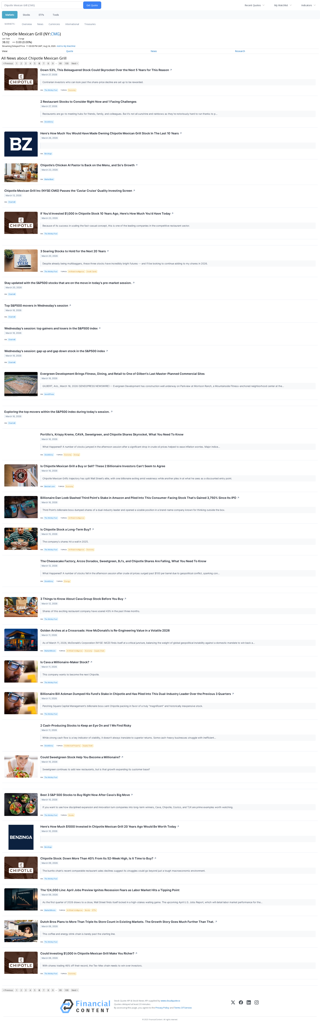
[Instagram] (256, 1006)
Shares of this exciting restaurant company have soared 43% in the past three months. (91, 611)
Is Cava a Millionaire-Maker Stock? (66, 662)
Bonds (87, 910)
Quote (69, 51)
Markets (9, 14)
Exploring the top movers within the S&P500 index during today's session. (58, 411)
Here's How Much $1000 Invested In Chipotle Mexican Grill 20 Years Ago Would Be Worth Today (109, 826)
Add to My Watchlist (66, 46)
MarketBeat (49, 179)
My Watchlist (281, 5)
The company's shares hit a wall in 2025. (65, 541)
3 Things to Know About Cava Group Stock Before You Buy (83, 599)
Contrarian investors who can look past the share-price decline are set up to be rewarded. (93, 82)
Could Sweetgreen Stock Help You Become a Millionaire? (82, 757)
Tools (56, 14)
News (40, 24)
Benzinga (48, 154)
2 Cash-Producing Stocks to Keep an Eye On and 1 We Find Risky (85, 725)
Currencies (54, 24)
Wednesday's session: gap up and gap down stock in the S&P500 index (56, 351)
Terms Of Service (183, 1007)
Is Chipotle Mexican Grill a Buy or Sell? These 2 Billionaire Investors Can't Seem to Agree (102, 466)
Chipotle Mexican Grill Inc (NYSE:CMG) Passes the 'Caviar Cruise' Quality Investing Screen (69, 190)
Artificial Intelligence (76, 271)
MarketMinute (50, 651)
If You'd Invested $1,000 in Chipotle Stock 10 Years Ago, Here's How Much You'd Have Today (107, 213)
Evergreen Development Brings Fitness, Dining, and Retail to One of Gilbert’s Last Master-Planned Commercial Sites (122, 373)
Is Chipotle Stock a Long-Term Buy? (67, 529)
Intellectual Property (72, 746)
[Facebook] (241, 1006)
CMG (55, 34)
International (72, 24)
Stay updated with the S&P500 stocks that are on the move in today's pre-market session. (69, 283)
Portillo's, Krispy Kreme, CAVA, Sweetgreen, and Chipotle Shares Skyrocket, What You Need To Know (112, 434)
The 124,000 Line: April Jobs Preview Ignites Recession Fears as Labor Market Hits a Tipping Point (110, 890)
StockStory (48, 122)
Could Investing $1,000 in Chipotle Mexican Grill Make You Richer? (89, 953)
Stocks (26, 14)
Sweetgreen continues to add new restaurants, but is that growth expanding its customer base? (96, 769)
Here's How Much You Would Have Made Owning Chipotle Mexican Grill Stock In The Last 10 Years (111, 133)
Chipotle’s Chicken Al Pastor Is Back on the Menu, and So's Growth (89, 165)
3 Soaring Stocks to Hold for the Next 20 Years (74, 251)
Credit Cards (91, 271)
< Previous (8, 63)
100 (66, 63)
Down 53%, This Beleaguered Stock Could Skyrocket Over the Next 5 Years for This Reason (106, 70)
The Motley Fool (50, 90)
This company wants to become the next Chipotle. (71, 674)
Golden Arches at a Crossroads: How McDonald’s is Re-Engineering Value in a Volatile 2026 (105, 630)
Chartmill (11, 202)
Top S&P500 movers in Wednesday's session (37, 305)
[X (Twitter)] (233, 1006)
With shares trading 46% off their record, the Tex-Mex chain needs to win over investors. (92, 965)
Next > (75, 63)
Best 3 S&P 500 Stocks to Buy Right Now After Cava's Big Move (86, 795)
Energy (76, 455)
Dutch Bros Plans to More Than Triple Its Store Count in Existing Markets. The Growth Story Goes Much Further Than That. (128, 921)
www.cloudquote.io (170, 1000)
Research (240, 51)
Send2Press (49, 394)
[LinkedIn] (248, 1006)
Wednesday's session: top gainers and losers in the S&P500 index (52, 328)
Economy (72, 90)
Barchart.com (49, 486)
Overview (27, 24)
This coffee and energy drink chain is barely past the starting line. (79, 933)
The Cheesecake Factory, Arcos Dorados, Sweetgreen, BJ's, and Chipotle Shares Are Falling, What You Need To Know (123, 561)
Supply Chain (99, 651)
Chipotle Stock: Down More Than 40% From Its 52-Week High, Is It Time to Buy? (98, 858)
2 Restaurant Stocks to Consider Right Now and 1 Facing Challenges (88, 101)
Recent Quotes (253, 5)
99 (60, 63)
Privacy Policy (162, 1007)
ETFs (41, 14)
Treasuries (90, 24)
